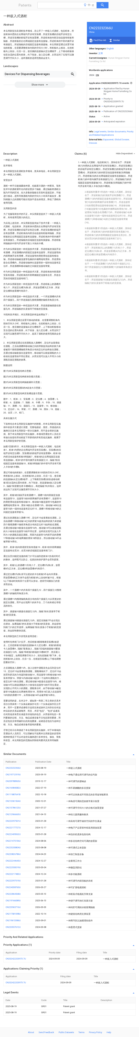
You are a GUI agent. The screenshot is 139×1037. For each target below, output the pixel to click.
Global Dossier (122, 139)
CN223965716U (13, 907)
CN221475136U (13, 841)
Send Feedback (46, 1032)
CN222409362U (13, 834)
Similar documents (116, 131)
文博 (100, 53)
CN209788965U (13, 781)
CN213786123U (13, 807)
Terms (81, 1032)
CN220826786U (13, 854)
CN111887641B (13, 794)
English (110, 48)
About (31, 1032)
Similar (116, 40)
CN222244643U (13, 860)
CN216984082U (13, 788)
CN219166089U (13, 900)
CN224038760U (13, 887)
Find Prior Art (99, 40)
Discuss (93, 143)
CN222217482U (13, 874)
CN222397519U (13, 880)
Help (109, 1032)
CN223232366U (13, 768)
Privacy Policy (95, 1032)
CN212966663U (13, 814)
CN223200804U (13, 847)
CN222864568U (13, 894)
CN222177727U (13, 827)
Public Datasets (66, 1032)
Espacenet (108, 139)
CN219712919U (13, 774)
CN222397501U (13, 821)
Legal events (100, 131)
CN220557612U (13, 927)
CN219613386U (13, 920)
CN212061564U (13, 801)
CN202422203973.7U (16, 958)
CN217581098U (13, 914)
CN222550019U (13, 867)
